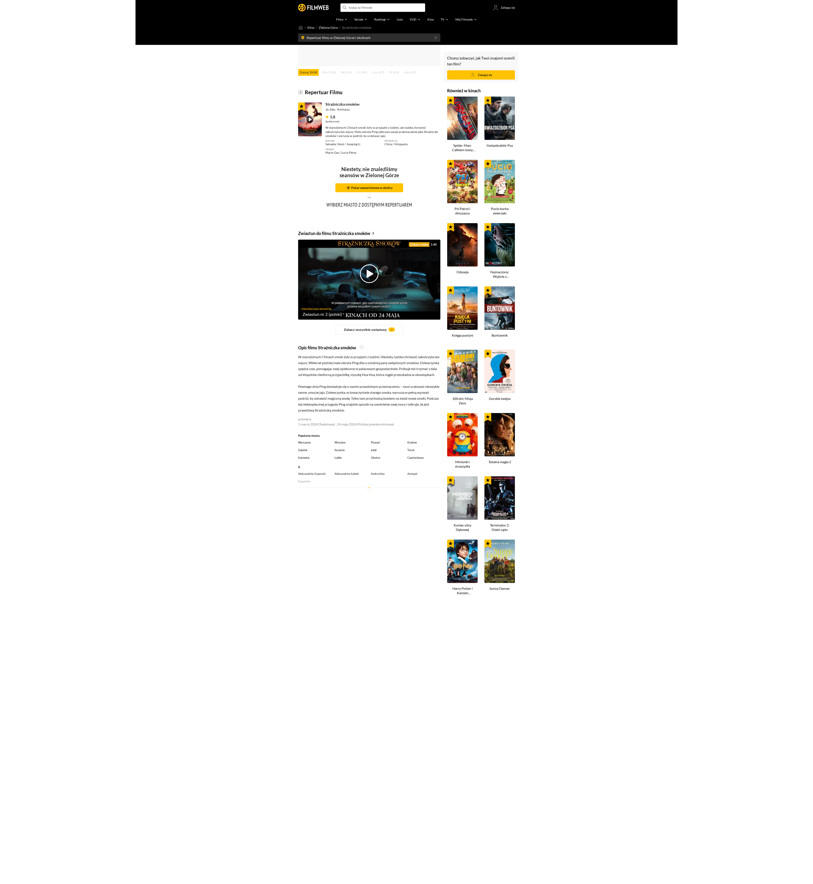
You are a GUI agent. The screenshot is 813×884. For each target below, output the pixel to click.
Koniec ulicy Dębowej (462, 527)
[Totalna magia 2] (499, 434)
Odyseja (462, 272)
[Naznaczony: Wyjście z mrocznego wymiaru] (499, 245)
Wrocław (340, 442)
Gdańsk (302, 450)
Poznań (375, 442)
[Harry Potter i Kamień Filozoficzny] (462, 561)
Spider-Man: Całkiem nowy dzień (462, 147)
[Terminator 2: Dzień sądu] (499, 498)
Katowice (304, 457)
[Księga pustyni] (462, 308)
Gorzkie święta (499, 398)
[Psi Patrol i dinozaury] (462, 181)
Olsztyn (375, 457)
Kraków (412, 442)
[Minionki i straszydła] (462, 434)
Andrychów (378, 473)
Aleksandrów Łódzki (347, 473)
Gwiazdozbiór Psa (500, 145)
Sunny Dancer (499, 588)
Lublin (338, 457)
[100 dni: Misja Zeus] (462, 371)
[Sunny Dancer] (499, 561)
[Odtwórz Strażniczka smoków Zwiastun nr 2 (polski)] (310, 119)
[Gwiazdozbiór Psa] (499, 118)
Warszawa (304, 442)
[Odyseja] (462, 245)
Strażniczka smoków (342, 104)
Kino (310, 27)
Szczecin (340, 450)
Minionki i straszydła (462, 464)
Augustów (304, 481)
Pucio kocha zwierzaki (500, 211)
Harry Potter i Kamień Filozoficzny (462, 590)
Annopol (412, 473)
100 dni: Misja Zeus (462, 400)
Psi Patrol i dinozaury (462, 211)
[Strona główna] (300, 27)
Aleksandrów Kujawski (312, 473)
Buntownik (500, 335)
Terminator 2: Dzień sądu (499, 527)
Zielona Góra (328, 27)
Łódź (374, 450)
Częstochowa (415, 457)
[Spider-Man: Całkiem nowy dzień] (462, 118)
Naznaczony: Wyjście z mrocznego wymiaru (499, 274)
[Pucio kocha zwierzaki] (499, 181)
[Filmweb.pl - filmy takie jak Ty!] (313, 7)
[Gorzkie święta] (499, 371)
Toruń (410, 450)
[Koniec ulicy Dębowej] (462, 498)
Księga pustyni (462, 335)
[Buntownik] (499, 308)
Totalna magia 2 (499, 462)
